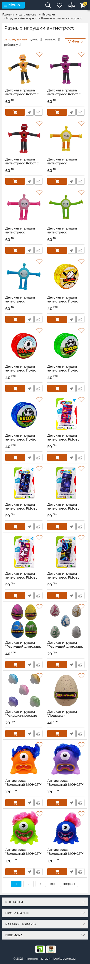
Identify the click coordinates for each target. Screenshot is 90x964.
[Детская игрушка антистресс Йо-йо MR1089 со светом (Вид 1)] (23, 414)
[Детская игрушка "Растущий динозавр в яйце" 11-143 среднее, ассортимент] (65, 621)
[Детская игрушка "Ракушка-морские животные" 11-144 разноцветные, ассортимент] (23, 690)
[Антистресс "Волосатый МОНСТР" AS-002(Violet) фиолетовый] (65, 759)
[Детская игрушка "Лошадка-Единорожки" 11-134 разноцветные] (65, 690)
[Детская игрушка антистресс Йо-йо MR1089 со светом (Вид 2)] (65, 345)
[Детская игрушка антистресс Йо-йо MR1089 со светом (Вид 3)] (23, 345)
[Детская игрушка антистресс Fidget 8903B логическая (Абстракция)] (65, 552)
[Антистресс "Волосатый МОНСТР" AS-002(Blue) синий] (65, 828)
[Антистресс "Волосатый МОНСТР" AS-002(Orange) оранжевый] (23, 759)
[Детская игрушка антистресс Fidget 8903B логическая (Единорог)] (23, 552)
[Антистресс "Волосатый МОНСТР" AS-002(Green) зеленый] (23, 828)
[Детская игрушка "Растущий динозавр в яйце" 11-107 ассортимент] (23, 621)
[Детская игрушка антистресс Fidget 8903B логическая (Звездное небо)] (65, 483)
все (52, 883)
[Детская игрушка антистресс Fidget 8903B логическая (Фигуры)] (65, 414)
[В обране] (39, 54)
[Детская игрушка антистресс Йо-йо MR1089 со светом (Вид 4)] (65, 276)
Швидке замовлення (30, 112)
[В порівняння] (38, 112)
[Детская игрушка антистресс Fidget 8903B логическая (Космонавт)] (23, 483)
